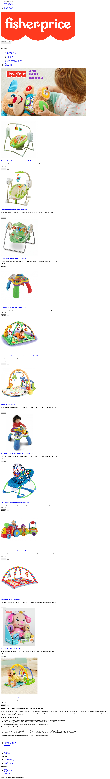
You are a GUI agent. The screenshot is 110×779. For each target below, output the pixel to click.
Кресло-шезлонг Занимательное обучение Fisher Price (15, 502)
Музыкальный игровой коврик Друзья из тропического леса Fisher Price (20, 697)
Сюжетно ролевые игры (13, 59)
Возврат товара (7, 745)
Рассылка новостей (8, 773)
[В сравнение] (8, 169)
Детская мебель (10, 52)
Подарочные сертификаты (10, 760)
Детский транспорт (11, 53)
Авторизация (10, 5)
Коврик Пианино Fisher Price (8, 404)
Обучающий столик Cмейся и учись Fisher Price (13, 307)
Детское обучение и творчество (15, 54)
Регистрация (10, 4)
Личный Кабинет (8, 769)
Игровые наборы (11, 56)
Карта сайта (7, 753)
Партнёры (6, 762)
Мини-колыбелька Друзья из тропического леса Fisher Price (17, 160)
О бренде (6, 63)
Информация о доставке (10, 742)
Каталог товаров (8, 50)
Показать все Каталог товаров (11, 61)
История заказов (8, 770)
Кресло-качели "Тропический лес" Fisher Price (13, 258)
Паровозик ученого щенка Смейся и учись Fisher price (15, 550)
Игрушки (9, 57)
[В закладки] (7, 169)
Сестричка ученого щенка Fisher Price (11, 648)
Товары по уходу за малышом (14, 60)
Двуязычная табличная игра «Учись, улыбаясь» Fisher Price (17, 453)
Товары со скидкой (8, 763)
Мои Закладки (7, 772)
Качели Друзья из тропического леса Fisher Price (14, 209)
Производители (8, 759)
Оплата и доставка (8, 64)
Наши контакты (8, 65)
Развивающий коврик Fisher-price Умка (11, 599)
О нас (5, 741)
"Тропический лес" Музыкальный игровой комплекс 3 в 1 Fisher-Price (20, 355)
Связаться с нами (8, 750)
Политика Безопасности (10, 743)
